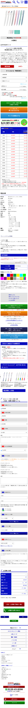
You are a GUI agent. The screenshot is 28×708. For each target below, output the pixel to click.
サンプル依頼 (14, 336)
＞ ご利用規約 (3, 671)
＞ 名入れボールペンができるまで (7, 663)
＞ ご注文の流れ (3, 670)
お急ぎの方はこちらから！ (14, 686)
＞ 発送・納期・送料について (6, 669)
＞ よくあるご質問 (4, 661)
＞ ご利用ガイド (3, 667)
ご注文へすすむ (14, 103)
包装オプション (23, 83)
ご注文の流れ (14, 325)
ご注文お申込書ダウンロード (14, 320)
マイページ (14, 702)
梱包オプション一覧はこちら (6, 545)
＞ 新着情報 (3, 656)
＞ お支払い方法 (3, 678)
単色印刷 (5, 74)
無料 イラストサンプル (14, 296)
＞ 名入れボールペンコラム (5, 660)
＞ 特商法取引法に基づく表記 (6, 674)
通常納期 (4, 408)
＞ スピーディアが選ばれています (7, 654)
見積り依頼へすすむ (14, 313)
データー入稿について (14, 298)
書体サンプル (12, 294)
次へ (23, 616)
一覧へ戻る (14, 620)
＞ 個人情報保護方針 (4, 677)
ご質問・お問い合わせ (14, 329)
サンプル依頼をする (14, 116)
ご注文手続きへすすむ (14, 306)
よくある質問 (12, 300)
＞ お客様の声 (3, 657)
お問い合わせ (14, 699)
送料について (24, 97)
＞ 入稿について (3, 673)
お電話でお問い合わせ (14, 610)
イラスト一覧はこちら (14, 533)
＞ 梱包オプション (4, 676)
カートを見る (15, 694)
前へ (5, 616)
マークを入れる (7, 509)
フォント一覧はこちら (14, 521)
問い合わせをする (14, 109)
